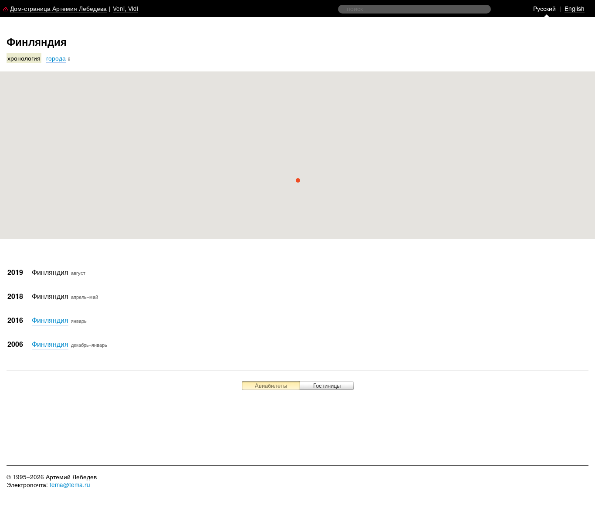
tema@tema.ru (70, 484)
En (575, 8)
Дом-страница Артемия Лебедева (58, 8)
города (56, 58)
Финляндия (50, 320)
